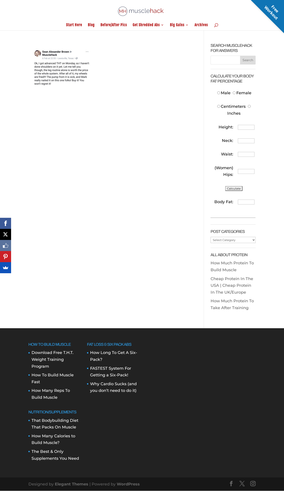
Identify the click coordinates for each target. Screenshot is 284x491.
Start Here (74, 25)
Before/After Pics (114, 25)
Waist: (227, 154)
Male (226, 92)
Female (243, 92)
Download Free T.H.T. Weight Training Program (52, 359)
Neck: (227, 140)
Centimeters (233, 106)
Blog (91, 25)
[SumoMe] (5, 267)
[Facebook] (5, 223)
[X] (5, 234)
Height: (226, 127)
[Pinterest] (5, 256)
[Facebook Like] (5, 245)
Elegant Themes (71, 484)
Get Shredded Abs (146, 25)
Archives (201, 25)
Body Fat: (223, 201)
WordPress (128, 484)
